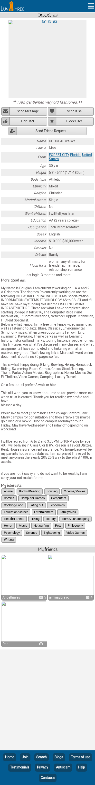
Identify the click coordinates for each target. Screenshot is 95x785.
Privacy (42, 767)
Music (23, 525)
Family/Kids (68, 512)
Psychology (12, 532)
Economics (57, 505)
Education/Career (16, 512)
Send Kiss (74, 111)
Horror (8, 525)
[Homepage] (12, 6)
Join (25, 757)
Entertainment (43, 512)
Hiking (35, 519)
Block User (74, 121)
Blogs (59, 757)
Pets (58, 525)
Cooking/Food (13, 505)
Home (9, 757)
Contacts (48, 778)
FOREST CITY (59, 155)
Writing (9, 539)
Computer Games (33, 498)
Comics (9, 498)
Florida (75, 155)
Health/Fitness (14, 519)
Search (41, 757)
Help (81, 767)
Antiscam (63, 767)
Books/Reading (29, 491)
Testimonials (19, 767)
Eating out (36, 505)
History (51, 519)
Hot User (27, 121)
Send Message (28, 111)
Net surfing (41, 525)
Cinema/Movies (75, 491)
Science (31, 532)
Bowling (52, 491)
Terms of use (80, 757)
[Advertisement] (47, 700)
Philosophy (75, 525)
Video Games (75, 532)
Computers (58, 498)
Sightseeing (52, 532)
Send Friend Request (51, 131)
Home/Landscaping (75, 519)
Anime (8, 491)
